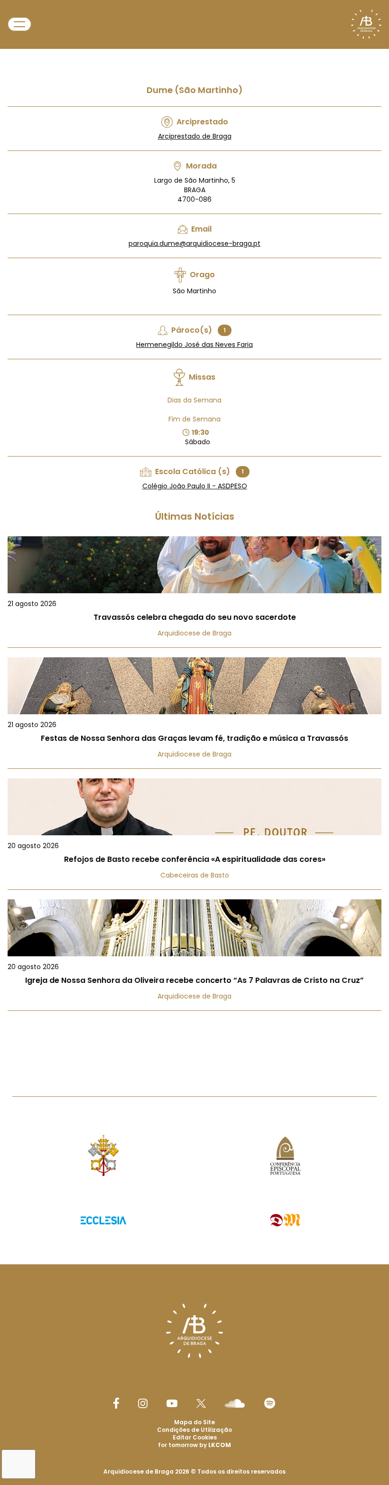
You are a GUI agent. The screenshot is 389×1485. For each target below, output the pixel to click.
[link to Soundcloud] (235, 1403)
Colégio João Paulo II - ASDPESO (194, 486)
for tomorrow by (194, 1445)
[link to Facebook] (116, 1403)
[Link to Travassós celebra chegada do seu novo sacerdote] (194, 592)
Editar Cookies (195, 1437)
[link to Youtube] (172, 1403)
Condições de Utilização (194, 1430)
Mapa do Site (194, 1422)
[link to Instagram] (143, 1403)
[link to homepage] (366, 24)
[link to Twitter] (201, 1403)
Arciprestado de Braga (195, 136)
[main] (194, 529)
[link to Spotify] (270, 1403)
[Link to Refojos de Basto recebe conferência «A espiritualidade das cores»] (194, 834)
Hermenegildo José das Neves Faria (194, 344)
